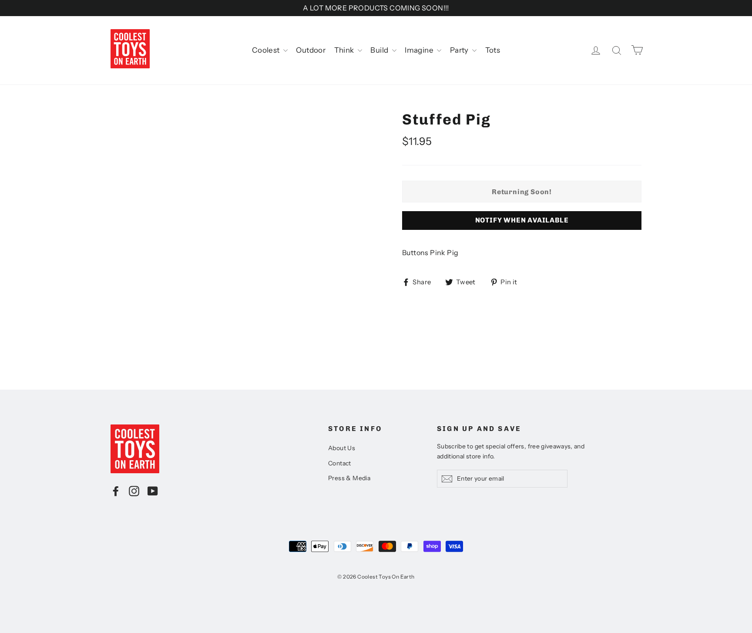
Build (379, 50)
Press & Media (349, 478)
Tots (492, 50)
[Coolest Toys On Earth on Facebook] (116, 490)
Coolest (266, 50)
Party (460, 50)
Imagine (420, 50)
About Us (341, 448)
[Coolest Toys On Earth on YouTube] (153, 490)
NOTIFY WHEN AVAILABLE (522, 220)
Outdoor (311, 50)
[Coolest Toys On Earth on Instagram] (134, 490)
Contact (339, 463)
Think (345, 50)
